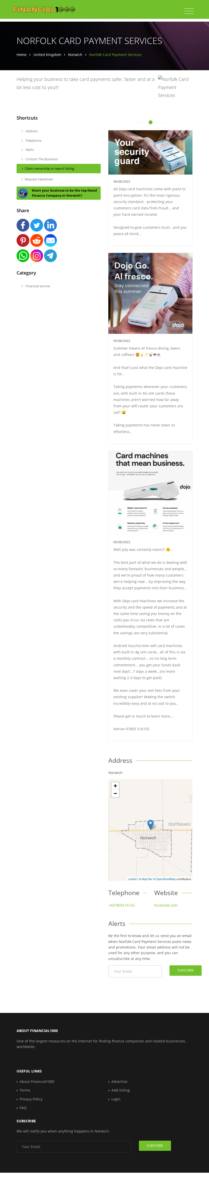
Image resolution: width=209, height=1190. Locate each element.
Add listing (120, 1090)
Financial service (37, 286)
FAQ (23, 1107)
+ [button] (115, 786)
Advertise (119, 1081)
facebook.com (166, 905)
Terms (25, 1090)
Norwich (75, 54)
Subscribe (185, 970)
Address (31, 131)
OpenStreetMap (166, 879)
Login (116, 1099)
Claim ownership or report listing (49, 168)
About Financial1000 (37, 1081)
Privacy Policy (31, 1099)
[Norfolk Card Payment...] (150, 825)
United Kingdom (47, 54)
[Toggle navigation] (189, 11)
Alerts (29, 149)
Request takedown (39, 179)
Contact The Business (41, 159)
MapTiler (147, 879)
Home (22, 54)
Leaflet (132, 879)
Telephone (33, 140)
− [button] (115, 793)
